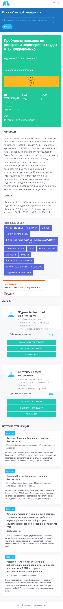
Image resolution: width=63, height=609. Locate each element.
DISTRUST (46, 228)
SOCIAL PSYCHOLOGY (15, 249)
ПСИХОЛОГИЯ (31, 355)
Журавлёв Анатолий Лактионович (31, 314)
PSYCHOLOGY (31, 414)
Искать (7, 27)
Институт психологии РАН (35, 605)
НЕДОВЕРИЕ (36, 267)
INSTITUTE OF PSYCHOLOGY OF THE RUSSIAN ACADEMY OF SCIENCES (31, 241)
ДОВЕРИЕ (25, 255)
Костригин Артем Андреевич (29, 373)
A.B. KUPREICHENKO (14, 228)
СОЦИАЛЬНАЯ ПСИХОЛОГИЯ (18, 273)
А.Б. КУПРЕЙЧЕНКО (47, 249)
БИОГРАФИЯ (11, 255)
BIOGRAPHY (32, 228)
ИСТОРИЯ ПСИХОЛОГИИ (16, 267)
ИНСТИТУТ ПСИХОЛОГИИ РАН (19, 261)
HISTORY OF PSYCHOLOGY (17, 234)
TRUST (31, 249)
